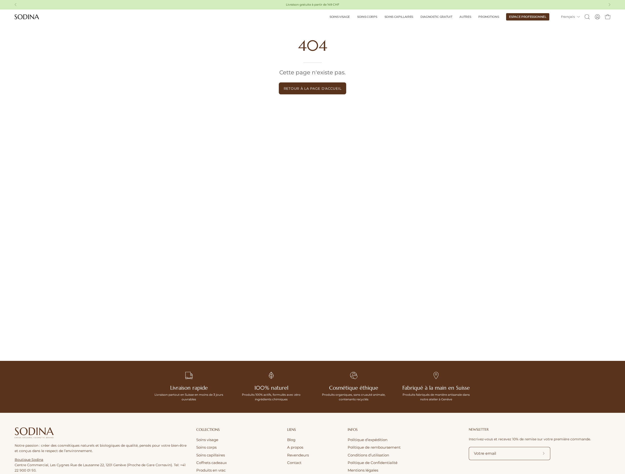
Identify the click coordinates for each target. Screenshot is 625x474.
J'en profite (354, 253)
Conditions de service (364, 270)
